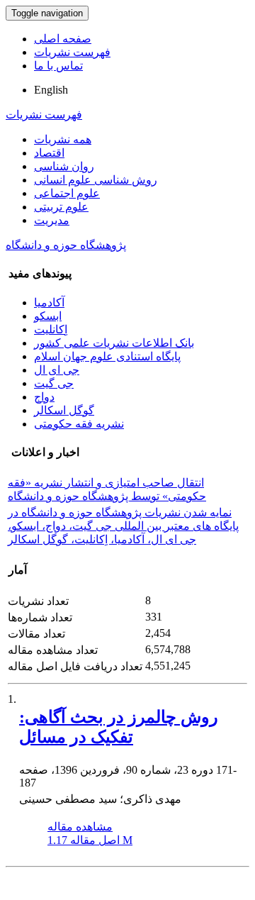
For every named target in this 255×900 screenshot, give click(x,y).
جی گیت (54, 383)
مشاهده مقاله (80, 827)
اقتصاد (49, 153)
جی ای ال (56, 370)
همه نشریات (62, 139)
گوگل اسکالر (64, 410)
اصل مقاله (89, 840)
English (51, 90)
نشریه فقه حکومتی (79, 424)
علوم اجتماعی (67, 193)
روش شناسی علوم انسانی (95, 180)
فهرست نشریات (72, 52)
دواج (44, 397)
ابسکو (48, 316)
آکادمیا (49, 302)
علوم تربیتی (61, 207)
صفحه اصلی (62, 39)
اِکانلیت (50, 329)
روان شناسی (64, 166)
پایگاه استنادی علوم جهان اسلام (107, 356)
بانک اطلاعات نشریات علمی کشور (114, 343)
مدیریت (51, 220)
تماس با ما (58, 66)
